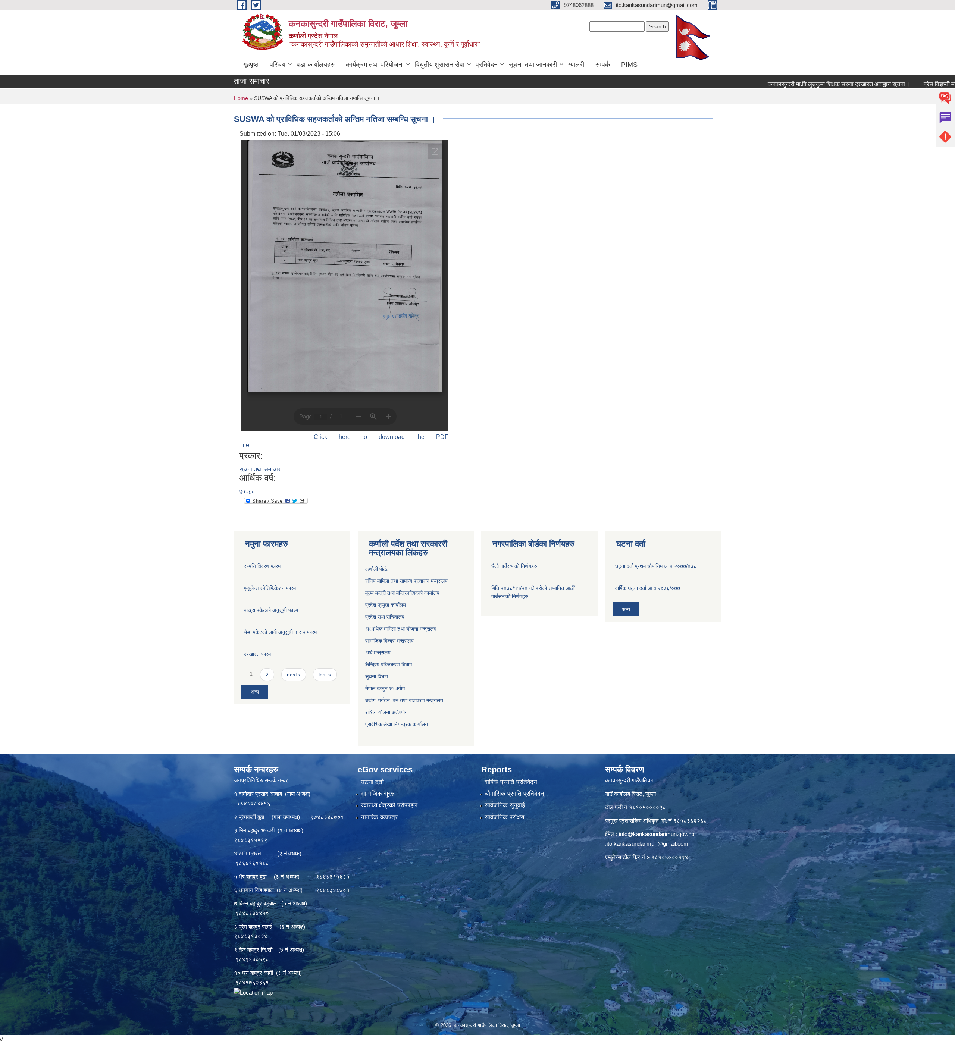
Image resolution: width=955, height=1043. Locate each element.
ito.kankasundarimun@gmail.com (647, 844)
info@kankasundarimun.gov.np (656, 834)
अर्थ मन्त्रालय (378, 653)
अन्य (255, 692)
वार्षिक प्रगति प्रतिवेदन (511, 782)
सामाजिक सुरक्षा (378, 793)
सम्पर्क (602, 64)
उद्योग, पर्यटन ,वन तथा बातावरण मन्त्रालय (404, 700)
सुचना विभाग (376, 676)
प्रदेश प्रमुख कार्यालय (385, 605)
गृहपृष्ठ (251, 64)
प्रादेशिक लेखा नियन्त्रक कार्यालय (396, 724)
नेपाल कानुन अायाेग (385, 688)
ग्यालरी (576, 64)
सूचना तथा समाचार (260, 469)
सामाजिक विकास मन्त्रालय (389, 641)
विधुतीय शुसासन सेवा (439, 64)
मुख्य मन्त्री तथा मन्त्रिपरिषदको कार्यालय (402, 593)
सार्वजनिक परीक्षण (504, 817)
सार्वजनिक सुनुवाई (505, 805)
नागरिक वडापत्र (379, 817)
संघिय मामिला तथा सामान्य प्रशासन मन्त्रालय (406, 581)
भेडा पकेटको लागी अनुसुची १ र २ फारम (280, 632)
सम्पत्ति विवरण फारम (262, 566)
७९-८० (247, 491)
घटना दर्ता (372, 782)
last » (325, 675)
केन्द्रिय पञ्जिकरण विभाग (388, 664)
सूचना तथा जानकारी (533, 64)
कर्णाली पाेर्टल (377, 569)
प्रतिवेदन (487, 64)
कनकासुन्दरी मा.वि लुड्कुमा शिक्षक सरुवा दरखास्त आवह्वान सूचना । (795, 84)
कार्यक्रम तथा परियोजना (375, 64)
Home (241, 98)
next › (293, 675)
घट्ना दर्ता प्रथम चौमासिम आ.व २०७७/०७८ (655, 566)
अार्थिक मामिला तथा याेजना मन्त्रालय (400, 629)
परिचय (277, 64)
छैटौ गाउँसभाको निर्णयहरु (514, 566)
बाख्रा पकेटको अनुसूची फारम (271, 610)
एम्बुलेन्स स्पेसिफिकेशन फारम (270, 588)
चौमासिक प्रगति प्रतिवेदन (514, 793)
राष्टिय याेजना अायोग (386, 712)
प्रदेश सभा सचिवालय (384, 617)
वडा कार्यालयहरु (316, 64)
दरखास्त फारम (257, 654)
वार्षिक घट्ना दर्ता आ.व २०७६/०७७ (647, 588)
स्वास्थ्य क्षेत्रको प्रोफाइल (389, 805)
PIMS (629, 64)
